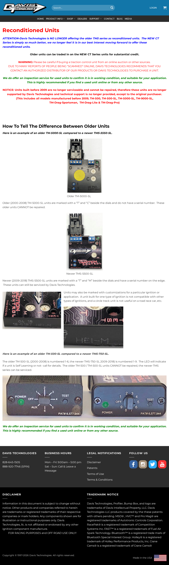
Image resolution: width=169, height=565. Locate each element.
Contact (109, 18)
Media (128, 18)
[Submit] (112, 8)
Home (40, 18)
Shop (70, 18)
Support (94, 18)
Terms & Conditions (100, 479)
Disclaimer (94, 462)
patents (157, 512)
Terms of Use (95, 473)
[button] (153, 7)
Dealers (82, 18)
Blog (119, 18)
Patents (92, 468)
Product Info (54, 18)
